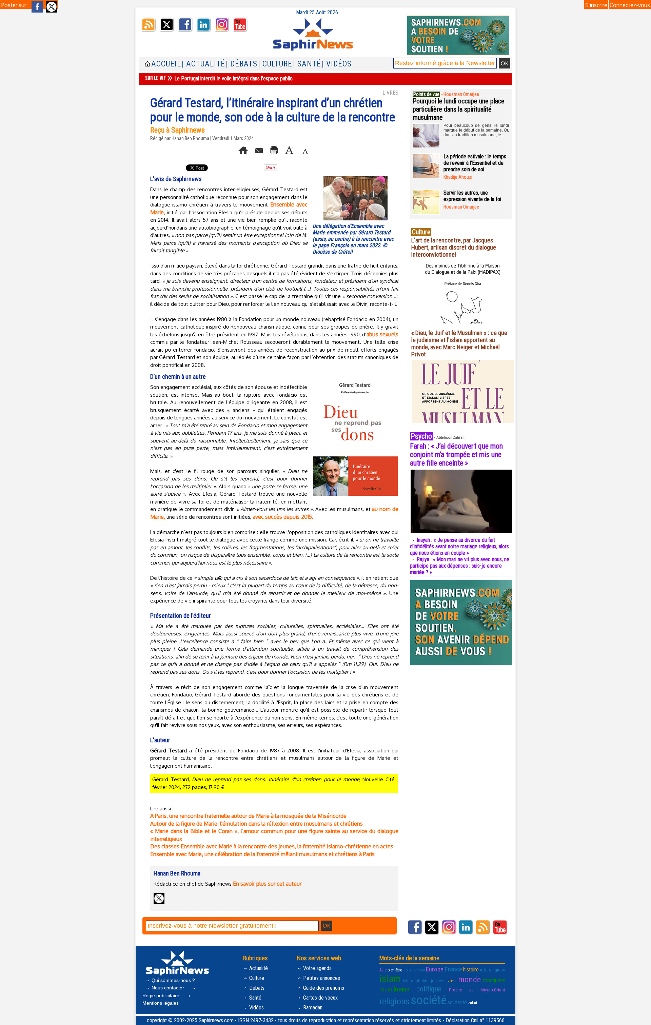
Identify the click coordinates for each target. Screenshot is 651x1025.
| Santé (307, 63)
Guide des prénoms (323, 988)
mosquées (494, 980)
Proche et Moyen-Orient (477, 989)
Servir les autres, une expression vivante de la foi (472, 196)
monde (469, 979)
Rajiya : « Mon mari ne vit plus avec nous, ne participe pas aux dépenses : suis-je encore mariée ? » (459, 565)
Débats (256, 988)
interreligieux (492, 970)
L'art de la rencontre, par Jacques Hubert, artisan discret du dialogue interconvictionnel (453, 247)
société (429, 1000)
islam (390, 979)
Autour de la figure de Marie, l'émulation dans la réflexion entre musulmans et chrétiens (256, 823)
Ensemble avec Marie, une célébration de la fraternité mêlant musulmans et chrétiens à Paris (262, 854)
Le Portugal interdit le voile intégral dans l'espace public (233, 78)
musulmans (394, 989)
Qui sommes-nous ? (172, 980)
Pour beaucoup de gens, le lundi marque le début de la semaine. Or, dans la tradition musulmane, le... (476, 130)
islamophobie (416, 980)
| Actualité (203, 63)
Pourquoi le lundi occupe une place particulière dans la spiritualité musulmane (459, 109)
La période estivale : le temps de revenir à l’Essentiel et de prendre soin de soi (474, 163)
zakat (472, 1003)
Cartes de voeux (320, 997)
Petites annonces (321, 978)
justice (437, 980)
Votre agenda (317, 968)
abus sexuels (382, 334)
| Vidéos (337, 63)
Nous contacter (167, 987)
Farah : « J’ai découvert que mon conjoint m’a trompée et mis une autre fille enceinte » (456, 454)
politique (428, 989)
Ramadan (312, 1007)
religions (394, 1001)
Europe (434, 969)
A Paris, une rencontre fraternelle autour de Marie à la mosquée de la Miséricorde (248, 815)
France (453, 969)
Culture (256, 978)
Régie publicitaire (161, 995)
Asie (383, 970)
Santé (254, 997)
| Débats (241, 63)
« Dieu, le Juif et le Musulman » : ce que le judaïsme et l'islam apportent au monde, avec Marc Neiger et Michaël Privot (459, 343)
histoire (471, 969)
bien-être (395, 970)
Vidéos (256, 1007)
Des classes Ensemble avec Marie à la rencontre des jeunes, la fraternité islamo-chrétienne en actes (271, 846)
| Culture (275, 63)
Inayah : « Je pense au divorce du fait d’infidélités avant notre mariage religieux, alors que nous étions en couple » (459, 546)
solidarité (457, 1002)
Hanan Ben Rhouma (190, 138)
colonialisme (414, 970)
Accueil (166, 63)
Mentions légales (160, 1003)
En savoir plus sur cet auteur (267, 883)
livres (450, 980)
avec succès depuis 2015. (283, 516)
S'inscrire (596, 5)
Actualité (258, 968)
